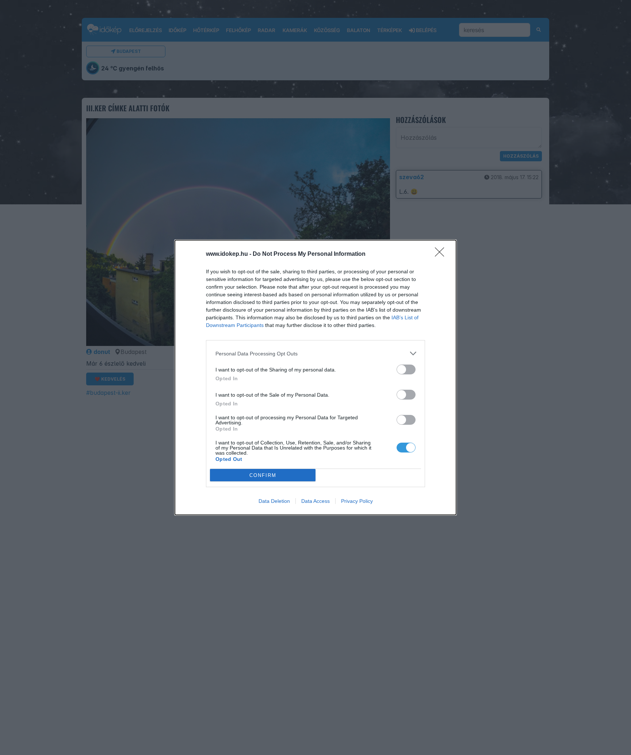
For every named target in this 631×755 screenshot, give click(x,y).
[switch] (406, 369)
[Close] (442, 254)
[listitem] (315, 353)
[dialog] (315, 377)
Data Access (315, 501)
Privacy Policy (357, 501)
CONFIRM (262, 475)
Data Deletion (274, 501)
